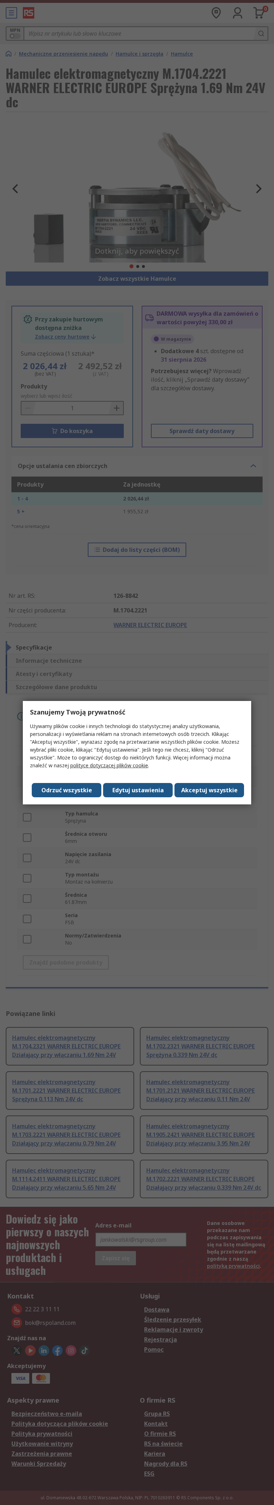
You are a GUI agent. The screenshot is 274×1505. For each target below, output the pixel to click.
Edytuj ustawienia (138, 790)
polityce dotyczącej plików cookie (109, 765)
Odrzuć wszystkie (66, 790)
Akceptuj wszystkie (209, 790)
